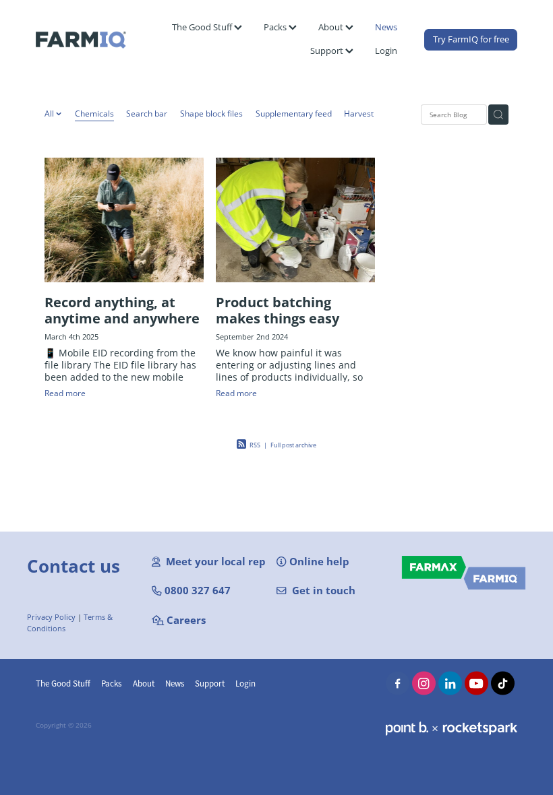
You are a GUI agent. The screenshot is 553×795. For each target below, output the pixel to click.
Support (327, 50)
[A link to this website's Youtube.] (476, 683)
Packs (276, 27)
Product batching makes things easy (277, 309)
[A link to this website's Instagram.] (424, 683)
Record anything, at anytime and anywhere (122, 309)
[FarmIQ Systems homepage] (84, 40)
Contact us (73, 566)
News (386, 27)
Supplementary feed (294, 113)
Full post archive (293, 445)
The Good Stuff (203, 27)
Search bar (146, 113)
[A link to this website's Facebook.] (397, 683)
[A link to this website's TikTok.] (503, 683)
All (50, 113)
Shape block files (211, 113)
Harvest (359, 113)
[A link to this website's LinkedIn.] (450, 683)
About (331, 27)
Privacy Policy (51, 617)
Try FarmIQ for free (471, 39)
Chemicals (94, 113)
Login (386, 50)
